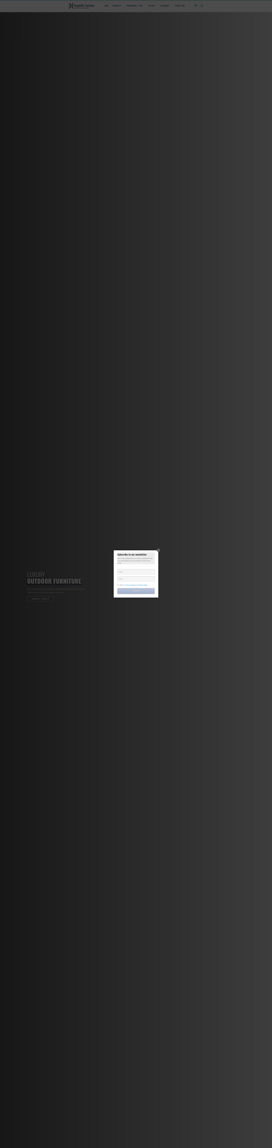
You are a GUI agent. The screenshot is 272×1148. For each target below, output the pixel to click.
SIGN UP (136, 591)
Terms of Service (130, 585)
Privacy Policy (143, 585)
